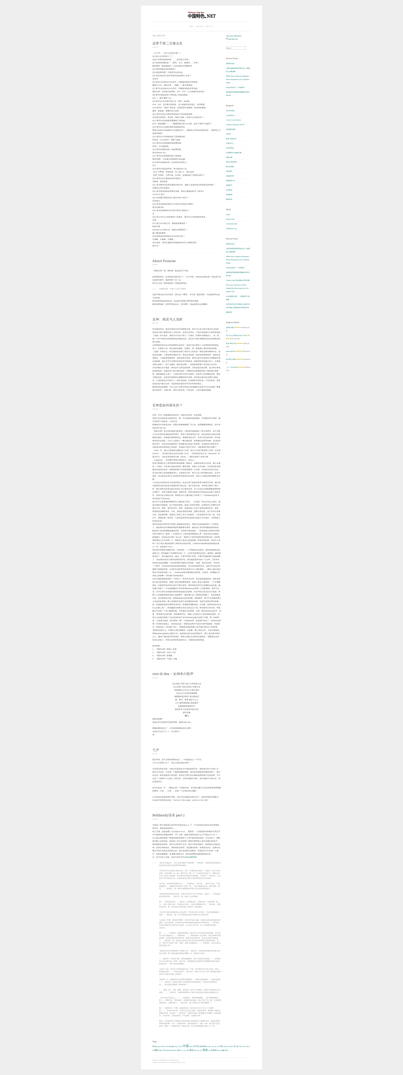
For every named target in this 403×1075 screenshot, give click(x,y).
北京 (215, 1046)
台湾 (218, 1046)
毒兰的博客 (230, 166)
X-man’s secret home (233, 120)
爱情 (191, 1050)
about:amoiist (230, 351)
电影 (195, 1050)
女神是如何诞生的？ (167, 405)
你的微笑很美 (231, 129)
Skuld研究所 (191, 857)
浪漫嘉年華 (230, 176)
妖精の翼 (229, 157)
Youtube (180, 1046)
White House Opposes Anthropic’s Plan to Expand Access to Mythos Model (238, 79)
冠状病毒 (203, 1046)
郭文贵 (219, 1050)
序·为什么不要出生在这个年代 (236, 335)
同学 (221, 1046)
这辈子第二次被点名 (167, 43)
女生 (225, 1046)
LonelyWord (230, 115)
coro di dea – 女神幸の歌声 (172, 673)
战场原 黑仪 (230, 327)
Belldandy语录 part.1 (168, 815)
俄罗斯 (191, 1046)
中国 (186, 1046)
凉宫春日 (209, 1046)
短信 (198, 1050)
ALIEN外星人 (230, 111)
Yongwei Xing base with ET (235, 124)
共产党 (196, 1046)
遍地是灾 (229, 312)
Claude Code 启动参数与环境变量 (238, 280)
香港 (226, 1050)
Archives (199, 26)
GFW (166, 1046)
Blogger (158, 1046)
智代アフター (210, 26)
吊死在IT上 (230, 143)
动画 (213, 1046)
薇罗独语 (229, 199)
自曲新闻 (229, 194)
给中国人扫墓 (231, 359)
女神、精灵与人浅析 (167, 319)
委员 (228, 1046)
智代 (175, 1050)
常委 (244, 1046)
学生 (231, 1046)
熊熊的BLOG (230, 180)
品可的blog (230, 148)
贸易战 (214, 1050)
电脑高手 (229, 185)
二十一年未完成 (231, 367)
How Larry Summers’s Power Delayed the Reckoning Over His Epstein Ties (237, 288)
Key (176, 1046)
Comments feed (231, 224)
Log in (228, 214)
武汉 (185, 1050)
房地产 (161, 1050)
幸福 (247, 1046)
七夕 (155, 749)
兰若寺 (228, 134)
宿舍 (237, 1046)
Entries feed (230, 219)
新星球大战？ (231, 63)
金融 (222, 1050)
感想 (156, 1050)
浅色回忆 (229, 171)
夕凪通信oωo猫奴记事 (234, 153)
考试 (209, 1050)
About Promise (164, 261)
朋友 (179, 1050)
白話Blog (229, 190)
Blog (154, 1046)
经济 (201, 1050)
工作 (240, 1046)
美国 (205, 1049)
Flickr (163, 1046)
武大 (182, 1050)
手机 (164, 1050)
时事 (172, 1050)
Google (171, 1046)
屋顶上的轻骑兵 (231, 162)
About (191, 26)
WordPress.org (231, 228)
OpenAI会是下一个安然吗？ (235, 87)
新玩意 (168, 1050)
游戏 (187, 1050)
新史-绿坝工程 (231, 343)
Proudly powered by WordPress (165, 1060)
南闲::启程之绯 (231, 139)
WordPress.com (178, 1062)
